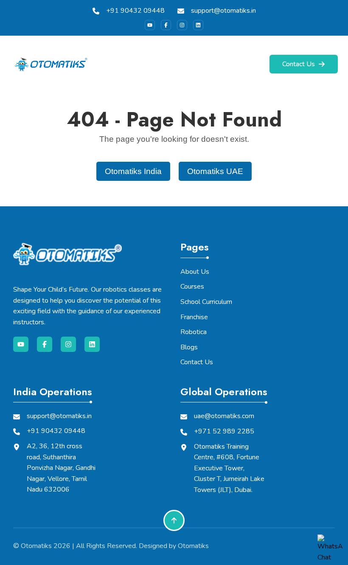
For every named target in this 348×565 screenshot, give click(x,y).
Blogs (189, 347)
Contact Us (298, 64)
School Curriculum (206, 301)
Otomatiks (36, 546)
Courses (192, 286)
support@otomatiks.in (223, 10)
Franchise (194, 317)
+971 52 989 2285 (224, 431)
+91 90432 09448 (135, 10)
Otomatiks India (133, 171)
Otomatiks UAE (215, 171)
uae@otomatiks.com (224, 416)
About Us (194, 271)
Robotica (193, 332)
